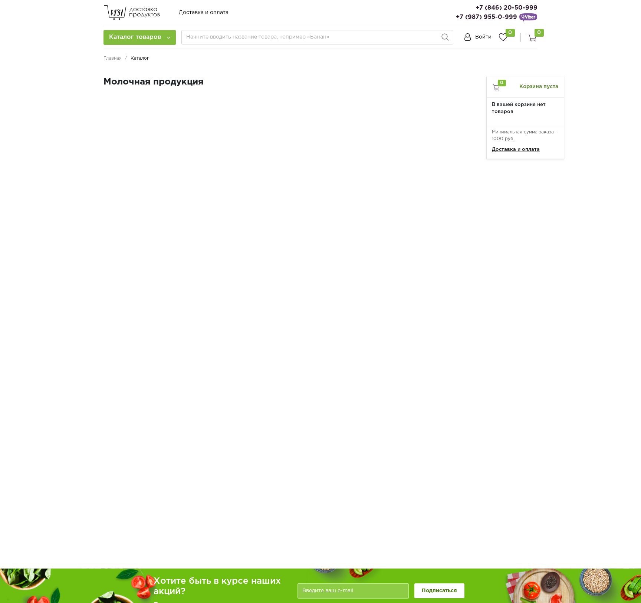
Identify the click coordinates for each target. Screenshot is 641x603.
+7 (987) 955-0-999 (486, 17)
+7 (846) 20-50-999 (507, 8)
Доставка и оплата (204, 12)
